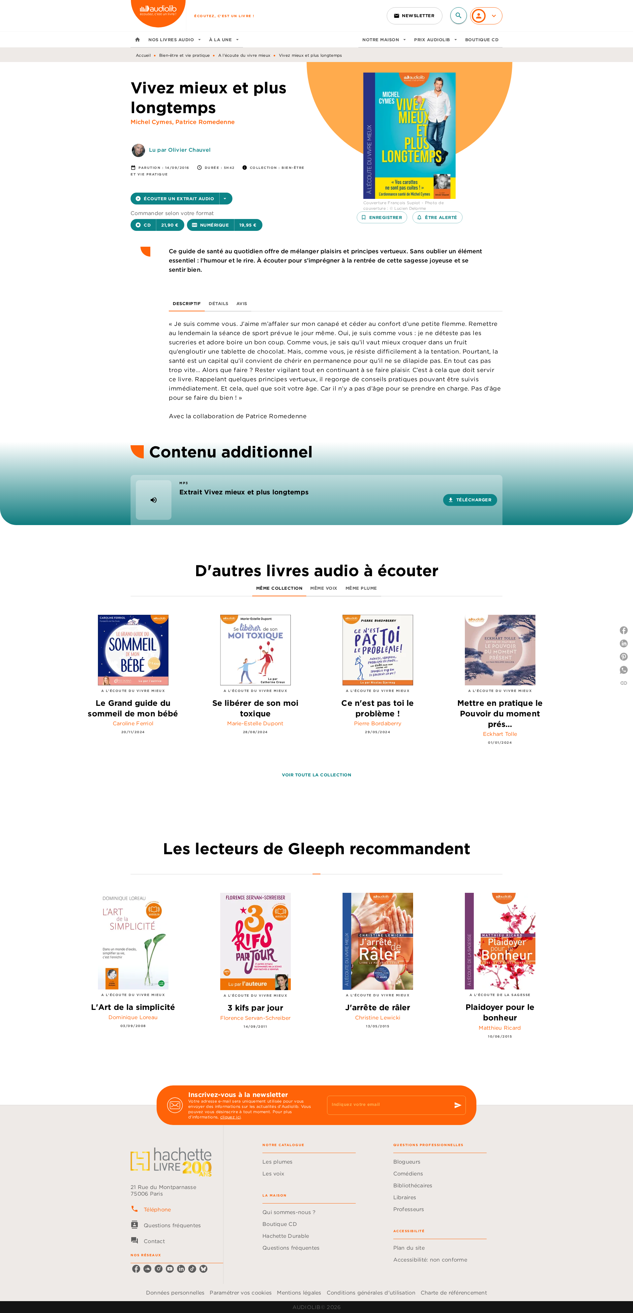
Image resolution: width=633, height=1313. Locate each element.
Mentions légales (299, 1292)
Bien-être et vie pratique (184, 55)
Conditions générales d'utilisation (371, 1292)
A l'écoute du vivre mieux (244, 55)
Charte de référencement (454, 1292)
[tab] (137, 39)
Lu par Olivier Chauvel (180, 149)
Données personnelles (175, 1292)
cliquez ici (230, 1116)
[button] (414, 15)
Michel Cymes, (153, 122)
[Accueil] (158, 15)
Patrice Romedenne (205, 122)
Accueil (143, 55)
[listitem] (136, 1268)
